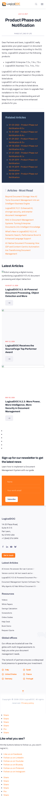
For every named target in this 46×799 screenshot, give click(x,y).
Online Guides (7, 617)
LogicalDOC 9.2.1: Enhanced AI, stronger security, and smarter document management (19, 211)
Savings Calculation (9, 609)
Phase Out (18, 34)
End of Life (27, 34)
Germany (8, 679)
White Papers (7, 604)
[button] (36, 4)
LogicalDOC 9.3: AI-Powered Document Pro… (20, 578)
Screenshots (7, 613)
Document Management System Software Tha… (21, 582)
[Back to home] (11, 4)
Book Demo (6, 626)
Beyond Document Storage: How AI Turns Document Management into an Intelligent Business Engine (22, 200)
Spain (28, 670)
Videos (4, 600)
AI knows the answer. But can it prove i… (18, 569)
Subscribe (12, 499)
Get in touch (8, 555)
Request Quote (8, 630)
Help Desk (6, 622)
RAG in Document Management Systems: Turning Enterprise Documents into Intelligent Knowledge (22, 223)
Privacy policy (27, 703)
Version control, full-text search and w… (18, 573)
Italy (7, 670)
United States (11, 674)
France (29, 674)
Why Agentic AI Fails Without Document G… (19, 586)
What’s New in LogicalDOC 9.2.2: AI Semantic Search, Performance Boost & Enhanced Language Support (23, 235)
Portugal (29, 679)
